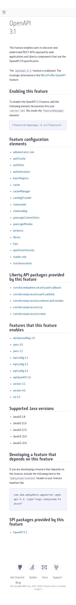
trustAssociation (22, 263)
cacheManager (21, 191)
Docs (45, 577)
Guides (33, 577)
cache (16, 184)
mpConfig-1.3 (20, 364)
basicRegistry (21, 178)
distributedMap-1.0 (24, 338)
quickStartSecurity (23, 250)
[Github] (20, 567)
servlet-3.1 (19, 383)
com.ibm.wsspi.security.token (29, 313)
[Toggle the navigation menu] (4, 12)
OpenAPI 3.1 (20, 532)
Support (57, 577)
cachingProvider (22, 197)
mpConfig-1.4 (20, 370)
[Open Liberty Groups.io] (44, 567)
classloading (20, 211)
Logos (38, 589)
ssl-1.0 (16, 396)
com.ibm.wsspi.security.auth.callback (34, 294)
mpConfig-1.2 (20, 357)
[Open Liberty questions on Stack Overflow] (32, 567)
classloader (19, 204)
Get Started (17, 577)
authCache (19, 158)
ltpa (15, 243)
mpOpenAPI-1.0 (22, 377)
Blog (18, 582)
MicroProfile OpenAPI (53, 75)
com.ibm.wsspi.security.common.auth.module (38, 300)
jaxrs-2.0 (18, 344)
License (62, 586)
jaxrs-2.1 (18, 351)
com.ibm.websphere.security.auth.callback (37, 287)
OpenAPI (20, 24)
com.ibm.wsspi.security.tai (27, 307)
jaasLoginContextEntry (26, 217)
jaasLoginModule (23, 224)
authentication (21, 171)
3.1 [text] (12, 32)
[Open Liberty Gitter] (56, 567)
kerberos (18, 230)
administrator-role (23, 152)
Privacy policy (50, 586)
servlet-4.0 (19, 390)
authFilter (18, 165)
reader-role (19, 256)
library (16, 237)
